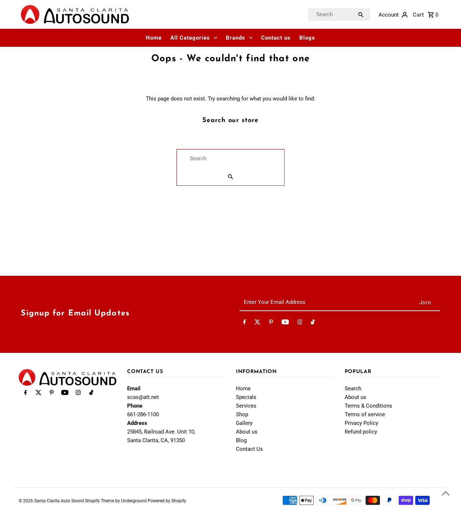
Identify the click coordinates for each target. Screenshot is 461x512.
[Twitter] (257, 323)
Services (246, 406)
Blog (241, 440)
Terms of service (365, 414)
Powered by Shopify (167, 500)
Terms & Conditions (368, 406)
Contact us (276, 38)
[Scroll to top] (446, 493)
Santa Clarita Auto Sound (59, 500)
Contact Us (249, 449)
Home (154, 38)
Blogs (307, 38)
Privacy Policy (361, 423)
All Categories (190, 38)
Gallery (244, 423)
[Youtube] (285, 323)
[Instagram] (300, 323)
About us (247, 431)
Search (353, 388)
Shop (242, 414)
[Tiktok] (313, 323)
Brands (235, 38)
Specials (246, 397)
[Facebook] (244, 323)
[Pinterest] (271, 323)
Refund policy (361, 431)
